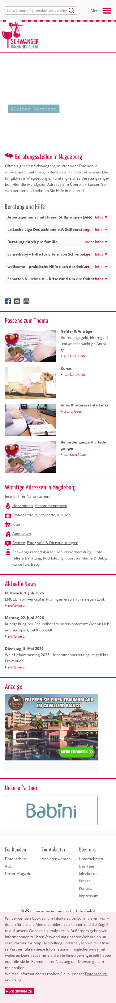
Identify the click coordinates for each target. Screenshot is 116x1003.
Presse (85, 881)
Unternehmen (91, 858)
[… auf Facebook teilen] (8, 301)
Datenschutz (16, 858)
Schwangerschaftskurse (33, 552)
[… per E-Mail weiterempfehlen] (17, 301)
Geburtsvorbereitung (73, 552)
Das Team (88, 866)
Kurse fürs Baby (26, 564)
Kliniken (64, 515)
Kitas (16, 524)
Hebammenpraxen (51, 505)
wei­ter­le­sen (17, 605)
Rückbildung (53, 558)
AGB (9, 866)
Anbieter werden (56, 858)
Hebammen (22, 505)
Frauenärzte (22, 515)
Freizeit (18, 542)
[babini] (51, 810)
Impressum (88, 895)
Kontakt (85, 888)
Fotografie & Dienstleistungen (52, 542)
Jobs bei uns (89, 873)
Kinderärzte (45, 515)
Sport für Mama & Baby (86, 558)
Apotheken (21, 533)
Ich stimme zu (20, 991)
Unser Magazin (18, 873)
